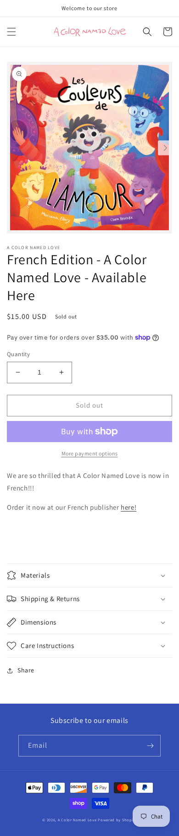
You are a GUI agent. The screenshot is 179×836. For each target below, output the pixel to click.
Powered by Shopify (117, 819)
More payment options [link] (90, 453)
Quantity (18, 354)
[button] (11, 32)
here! (128, 507)
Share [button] (25, 670)
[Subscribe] (150, 745)
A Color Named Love (77, 819)
